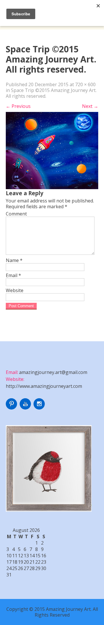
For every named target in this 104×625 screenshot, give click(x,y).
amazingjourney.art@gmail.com (53, 372)
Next (90, 106)
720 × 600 (85, 84)
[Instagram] (40, 408)
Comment (16, 214)
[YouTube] (26, 408)
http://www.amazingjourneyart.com (44, 386)
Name (14, 260)
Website (14, 290)
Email (13, 275)
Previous (18, 106)
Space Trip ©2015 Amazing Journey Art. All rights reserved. (51, 93)
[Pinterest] (12, 408)
